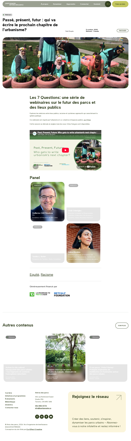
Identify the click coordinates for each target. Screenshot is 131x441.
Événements (10, 399)
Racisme (47, 274)
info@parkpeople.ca (43, 408)
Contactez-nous (11, 408)
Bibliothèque (10, 402)
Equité (34, 274)
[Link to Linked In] (42, 417)
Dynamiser (57, 4)
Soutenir (97, 4)
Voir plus (122, 325)
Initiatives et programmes (15, 396)
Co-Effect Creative (34, 429)
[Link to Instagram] (37, 417)
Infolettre (9, 405)
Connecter (84, 4)
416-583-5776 (41, 406)
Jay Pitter (87, 120)
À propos (44, 4)
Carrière (8, 393)
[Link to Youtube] (51, 417)
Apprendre (70, 4)
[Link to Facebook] (46, 417)
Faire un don (120, 4)
